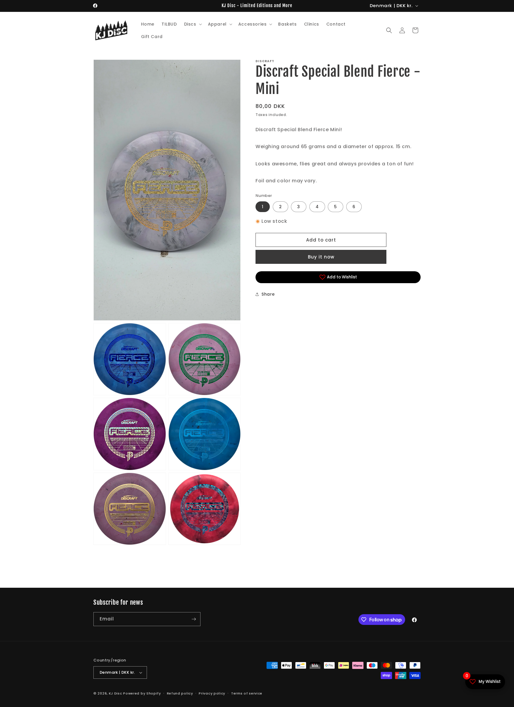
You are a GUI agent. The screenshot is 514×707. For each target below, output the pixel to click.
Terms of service (246, 693)
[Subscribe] (193, 619)
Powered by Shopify (142, 693)
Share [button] (268, 294)
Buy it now (321, 257)
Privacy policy (212, 693)
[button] (192, 24)
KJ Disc (115, 693)
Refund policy (180, 693)
